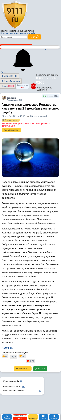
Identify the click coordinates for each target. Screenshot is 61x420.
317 (23, 386)
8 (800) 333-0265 (46, 80)
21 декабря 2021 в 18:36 (13, 116)
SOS (33, 86)
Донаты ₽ (40, 368)
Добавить (33, 418)
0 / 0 (32, 361)
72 (21, 381)
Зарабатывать (11, 130)
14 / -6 (13, 356)
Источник (7, 347)
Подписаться (22, 368)
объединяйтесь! (27, 31)
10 (40, 390)
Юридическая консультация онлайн (17, 33)
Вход (3, 72)
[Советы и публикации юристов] (15, 15)
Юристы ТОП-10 (9, 76)
